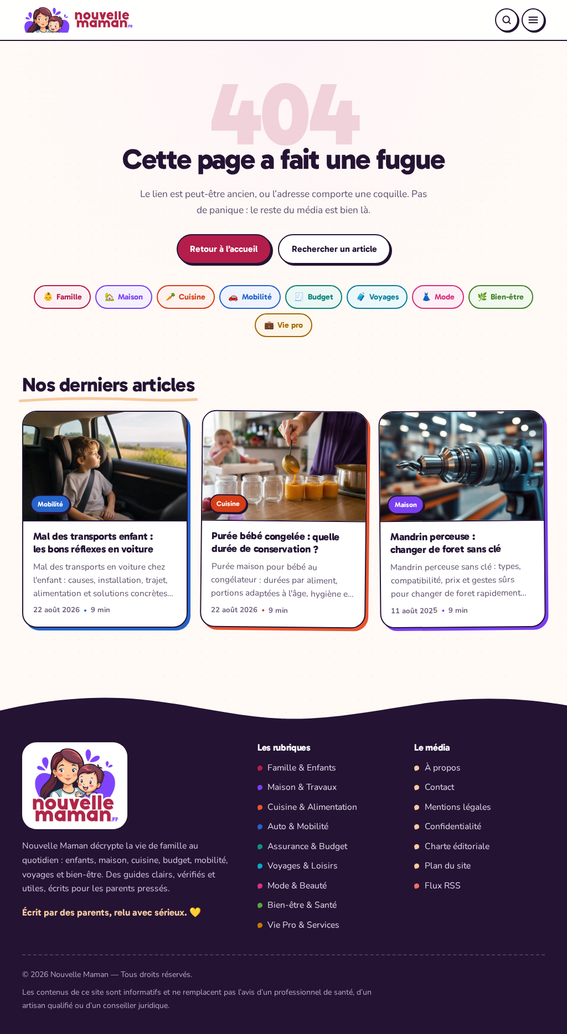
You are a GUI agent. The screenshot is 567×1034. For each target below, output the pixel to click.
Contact (439, 787)
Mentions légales (458, 807)
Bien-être (500, 297)
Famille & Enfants (301, 768)
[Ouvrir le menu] (533, 20)
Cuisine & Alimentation (312, 807)
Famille (62, 297)
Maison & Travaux (302, 787)
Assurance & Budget (307, 846)
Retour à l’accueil (223, 249)
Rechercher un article (334, 249)
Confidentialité (453, 826)
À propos (443, 768)
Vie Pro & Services (303, 925)
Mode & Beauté (297, 886)
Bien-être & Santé (302, 905)
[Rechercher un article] (506, 20)
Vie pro (283, 325)
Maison (124, 297)
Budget (313, 297)
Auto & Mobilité (297, 826)
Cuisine (185, 297)
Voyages (377, 297)
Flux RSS (443, 886)
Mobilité (249, 297)
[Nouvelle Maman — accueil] (77, 20)
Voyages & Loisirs (302, 866)
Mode (438, 297)
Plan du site (448, 866)
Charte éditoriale (457, 846)
